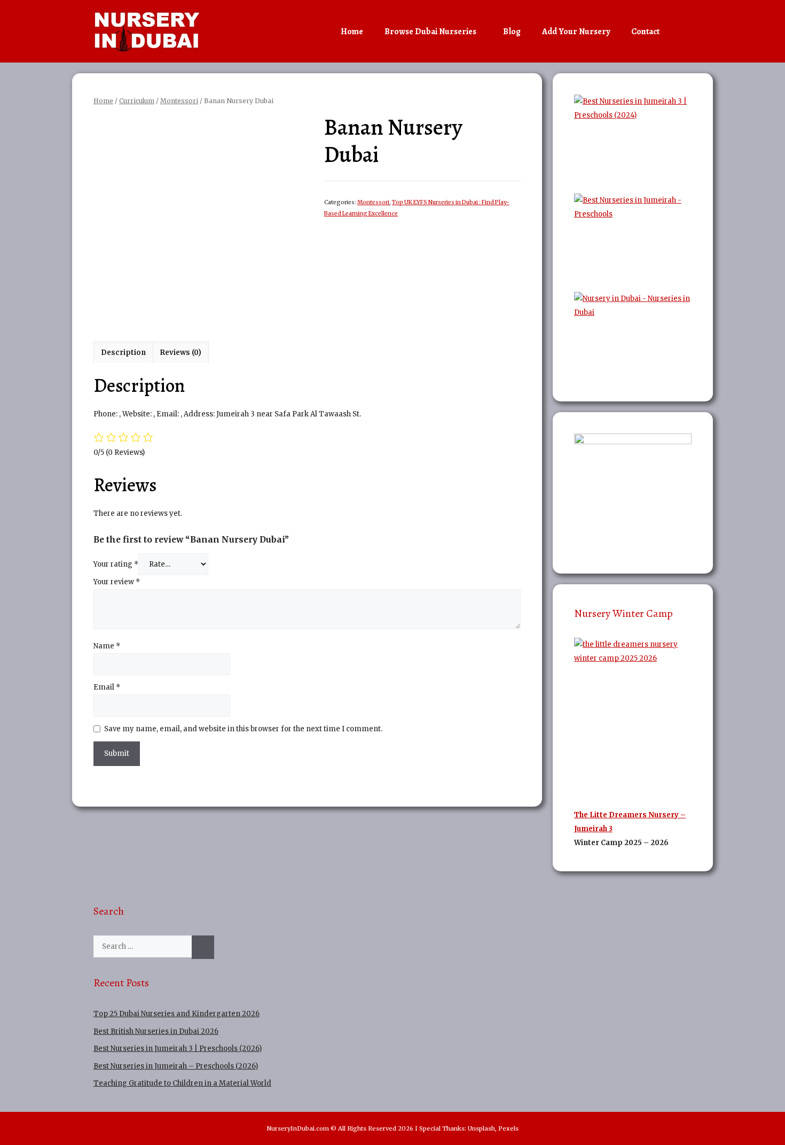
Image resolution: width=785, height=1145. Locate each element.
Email (106, 687)
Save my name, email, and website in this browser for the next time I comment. (243, 728)
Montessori (179, 101)
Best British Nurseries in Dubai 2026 (155, 1031)
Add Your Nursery (576, 31)
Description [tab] (123, 352)
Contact (645, 31)
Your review (116, 581)
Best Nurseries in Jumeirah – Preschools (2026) (175, 1066)
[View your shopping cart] (681, 32)
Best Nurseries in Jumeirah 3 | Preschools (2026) (177, 1048)
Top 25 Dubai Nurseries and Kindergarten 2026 (176, 1013)
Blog (512, 31)
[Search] (203, 947)
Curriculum (136, 101)
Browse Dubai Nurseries (430, 31)
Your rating (115, 564)
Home (352, 31)
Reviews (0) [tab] (180, 352)
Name (106, 646)
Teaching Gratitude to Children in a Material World (182, 1083)
